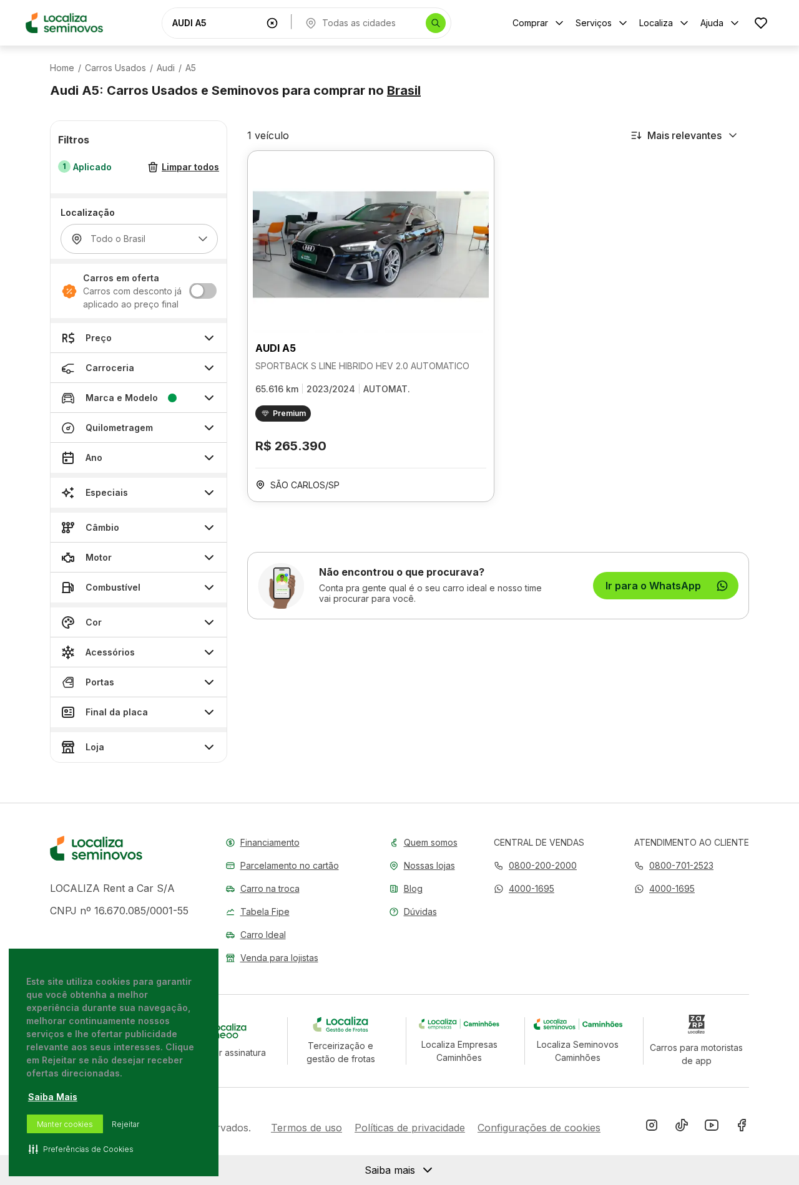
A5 (190, 68)
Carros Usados (115, 68)
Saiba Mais (52, 1096)
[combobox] (216, 22)
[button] (524, 888)
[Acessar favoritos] (761, 22)
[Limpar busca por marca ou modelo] (272, 23)
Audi (166, 68)
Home (62, 68)
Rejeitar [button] (125, 1124)
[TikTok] (681, 1128)
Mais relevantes (684, 135)
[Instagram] (651, 1128)
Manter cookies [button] (65, 1124)
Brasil (404, 90)
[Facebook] (741, 1128)
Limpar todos (190, 167)
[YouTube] (711, 1128)
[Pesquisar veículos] (436, 23)
